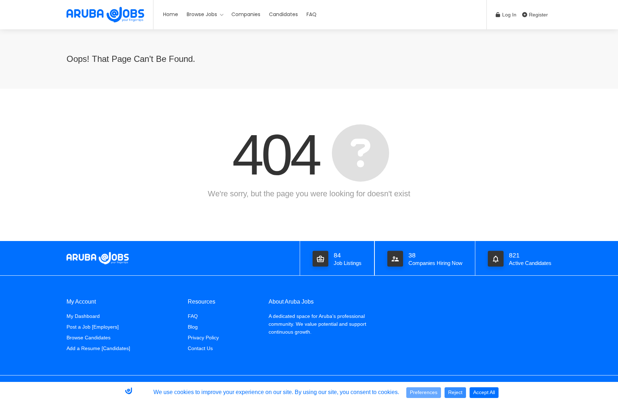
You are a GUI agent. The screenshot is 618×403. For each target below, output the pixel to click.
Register (538, 15)
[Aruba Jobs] (105, 14)
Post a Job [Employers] (93, 327)
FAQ (311, 14)
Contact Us (200, 348)
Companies (245, 14)
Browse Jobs (202, 14)
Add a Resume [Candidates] (98, 348)
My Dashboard (83, 316)
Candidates (283, 14)
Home (170, 14)
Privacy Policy (203, 337)
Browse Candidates (89, 337)
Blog (193, 327)
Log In (508, 15)
